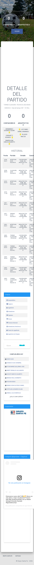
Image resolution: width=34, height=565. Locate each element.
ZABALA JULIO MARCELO (14, 393)
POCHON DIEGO (11, 381)
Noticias (18, 556)
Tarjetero (10, 315)
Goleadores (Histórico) (14, 326)
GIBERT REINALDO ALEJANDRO (15, 370)
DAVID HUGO (10, 359)
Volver (17, 31)
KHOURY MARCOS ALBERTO (14, 374)
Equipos (10, 304)
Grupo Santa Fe (7, 556)
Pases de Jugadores (13, 330)
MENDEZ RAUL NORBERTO (14, 378)
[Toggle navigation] (30, 5)
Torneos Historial (12, 322)
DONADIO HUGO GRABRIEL (14, 363)
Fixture (10, 319)
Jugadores (10, 307)
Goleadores (11, 311)
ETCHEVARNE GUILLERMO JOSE (15, 366)
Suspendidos (11, 300)
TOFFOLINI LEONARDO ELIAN (15, 389)
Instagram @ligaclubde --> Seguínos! (16, 456)
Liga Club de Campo (8, 5)
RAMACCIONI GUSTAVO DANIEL (15, 385)
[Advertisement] (17, 66)
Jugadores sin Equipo (13, 334)
